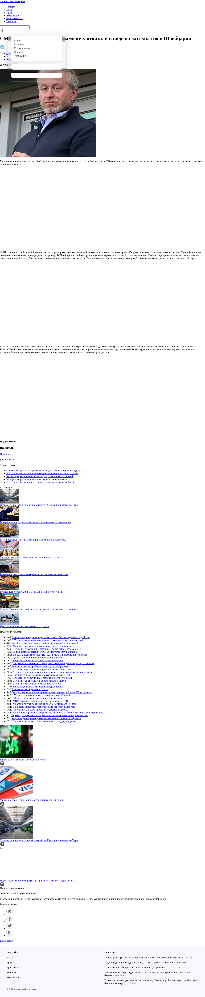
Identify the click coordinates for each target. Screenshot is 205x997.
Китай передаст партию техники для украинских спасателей (39, 476)
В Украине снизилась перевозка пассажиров (37, 683)
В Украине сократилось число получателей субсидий (41, 695)
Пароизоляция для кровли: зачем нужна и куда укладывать (45, 721)
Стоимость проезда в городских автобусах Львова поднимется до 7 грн (45, 470)
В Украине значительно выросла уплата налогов (39, 680)
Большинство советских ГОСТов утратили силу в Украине (32, 591)
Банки (9, 9)
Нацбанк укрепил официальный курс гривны (38, 686)
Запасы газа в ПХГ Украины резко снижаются (38, 660)
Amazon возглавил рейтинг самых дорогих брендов (39, 666)
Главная (10, 6)
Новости (11, 21)
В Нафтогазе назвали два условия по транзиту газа (39, 698)
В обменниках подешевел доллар (30, 689)
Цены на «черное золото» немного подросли (24, 626)
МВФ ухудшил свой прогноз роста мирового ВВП (40, 701)
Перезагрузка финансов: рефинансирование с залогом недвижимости (49, 715)
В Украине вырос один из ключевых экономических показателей (42, 473)
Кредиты (11, 12)
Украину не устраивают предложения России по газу (42, 669)
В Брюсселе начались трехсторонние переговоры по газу (44, 706)
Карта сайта (6, 940)
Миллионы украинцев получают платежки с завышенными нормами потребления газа (60, 712)
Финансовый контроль (12, 1)
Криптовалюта (14, 18)
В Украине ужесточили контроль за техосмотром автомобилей (40, 482)
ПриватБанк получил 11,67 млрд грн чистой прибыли (42, 677)
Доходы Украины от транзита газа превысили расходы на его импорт (38, 609)
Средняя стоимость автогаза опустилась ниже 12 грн (42, 675)
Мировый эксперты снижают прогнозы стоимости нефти (44, 703)
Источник (5, 454)
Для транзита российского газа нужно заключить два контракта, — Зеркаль (53, 663)
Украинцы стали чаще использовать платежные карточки (31, 800)
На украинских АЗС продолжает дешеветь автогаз (40, 709)
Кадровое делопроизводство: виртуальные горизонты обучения (46, 718)
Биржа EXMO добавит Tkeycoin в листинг (23, 759)
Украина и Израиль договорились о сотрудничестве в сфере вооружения (52, 672)
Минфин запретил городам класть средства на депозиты (37, 479)
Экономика (12, 15)
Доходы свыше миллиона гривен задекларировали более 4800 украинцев (52, 692)
